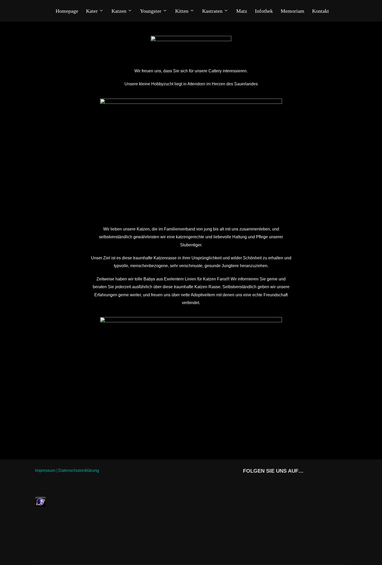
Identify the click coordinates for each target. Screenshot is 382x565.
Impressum (45, 470)
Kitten (181, 11)
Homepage (67, 11)
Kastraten (212, 11)
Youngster (150, 11)
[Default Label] (267, 482)
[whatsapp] (256, 482)
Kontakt (320, 11)
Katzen (118, 11)
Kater (92, 11)
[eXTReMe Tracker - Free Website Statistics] (40, 505)
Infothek (264, 11)
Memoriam (292, 11)
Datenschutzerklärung (78, 470)
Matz (241, 11)
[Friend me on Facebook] (244, 482)
